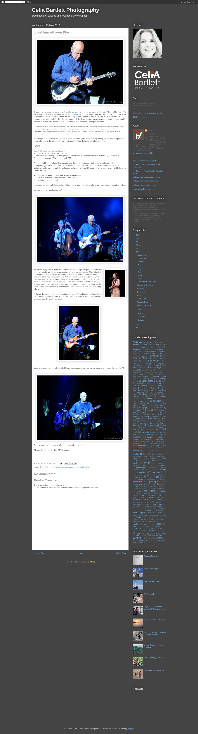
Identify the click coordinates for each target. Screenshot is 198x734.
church (154, 394)
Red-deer (147, 493)
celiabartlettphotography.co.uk (144, 161)
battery (149, 365)
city (162, 394)
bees (135, 368)
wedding (161, 531)
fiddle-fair (143, 423)
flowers (151, 427)
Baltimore (148, 363)
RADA (146, 491)
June (140, 275)
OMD (158, 477)
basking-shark (138, 365)
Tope (152, 519)
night (147, 475)
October (141, 262)
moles (137, 469)
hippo (144, 443)
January (141, 320)
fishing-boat (154, 425)
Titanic (135, 519)
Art (161, 353)
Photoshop (137, 486)
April (140, 310)
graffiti (160, 437)
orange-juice (151, 479)
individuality (137, 451)
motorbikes (161, 469)
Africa (149, 349)
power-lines (143, 488)
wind (150, 538)
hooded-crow (161, 445)
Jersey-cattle (137, 456)
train (145, 524)
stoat (134, 515)
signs (147, 506)
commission (151, 399)
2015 (138, 245)
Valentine (152, 528)
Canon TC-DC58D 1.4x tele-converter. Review (155, 633)
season (158, 502)
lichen (138, 461)
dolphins (161, 410)
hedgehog (160, 441)
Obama (160, 475)
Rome (135, 497)
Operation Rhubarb (144, 305)
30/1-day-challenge (142, 342)
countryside (155, 401)
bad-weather (154, 361)
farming (144, 421)
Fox (142, 429)
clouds (135, 396)
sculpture (136, 502)
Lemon (154, 458)
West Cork (137, 533)
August (141, 269)
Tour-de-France (138, 522)
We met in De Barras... (146, 285)
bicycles (160, 368)
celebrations (161, 390)
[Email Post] (61, 463)
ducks (153, 412)
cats (151, 390)
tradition (136, 524)
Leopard (163, 458)
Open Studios (138, 479)
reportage (152, 495)
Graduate (150, 437)
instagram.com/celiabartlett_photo (146, 181)
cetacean (140, 392)
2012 (138, 324)
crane (135, 403)
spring (142, 513)
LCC (147, 458)
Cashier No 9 (157, 388)
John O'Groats (148, 456)
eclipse (160, 414)
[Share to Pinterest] (75, 463)
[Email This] (65, 463)
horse (139, 447)
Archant (145, 353)
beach (158, 365)
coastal (145, 396)
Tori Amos (160, 519)
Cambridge (162, 379)
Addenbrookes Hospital (145, 347)
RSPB (151, 497)
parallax (161, 479)
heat (153, 441)
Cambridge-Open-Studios (149, 381)
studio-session (154, 515)
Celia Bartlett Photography (65, 10)
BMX (134, 374)
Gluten (139, 295)
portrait (152, 487)
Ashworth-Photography (140, 356)
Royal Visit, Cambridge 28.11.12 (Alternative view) (154, 608)
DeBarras (145, 405)
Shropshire (137, 506)
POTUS (135, 488)
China (135, 394)
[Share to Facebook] (73, 463)
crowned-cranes (145, 403)
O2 (154, 475)
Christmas (143, 394)
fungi (156, 429)
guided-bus (147, 439)
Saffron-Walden (140, 499)
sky (145, 509)
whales (138, 535)
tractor (161, 522)
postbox (161, 486)
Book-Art (150, 374)
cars (145, 388)
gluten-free (137, 434)
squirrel (152, 513)
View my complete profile (143, 153)
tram (152, 524)
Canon (159, 385)
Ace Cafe (147, 345)
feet (159, 421)
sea (146, 502)
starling (161, 513)
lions (153, 461)
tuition (148, 526)
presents (153, 488)
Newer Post (39, 553)
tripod (141, 526)
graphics (136, 439)
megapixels (152, 467)
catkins (145, 390)
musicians (60, 467)
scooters (158, 500)
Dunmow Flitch (149, 414)
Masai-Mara (140, 467)
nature (156, 472)
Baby (141, 361)
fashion (153, 421)
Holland (161, 443)
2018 (138, 235)
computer (143, 401)
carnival (136, 388)
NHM (140, 475)
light (145, 461)
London (136, 463)
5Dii (161, 342)
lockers (161, 461)
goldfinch (150, 434)
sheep (154, 504)
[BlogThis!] (68, 463)
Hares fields (145, 441)
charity (152, 392)
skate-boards (158, 506)
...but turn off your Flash (146, 282)
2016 (138, 242)
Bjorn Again (146, 372)
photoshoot (156, 484)
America (160, 349)
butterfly (146, 379)
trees (159, 524)
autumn (162, 358)
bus (164, 376)
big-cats (153, 370)
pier (145, 486)
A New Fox (141, 299)
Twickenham (158, 526)
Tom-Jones (143, 519)
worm (134, 542)
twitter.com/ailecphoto (141, 189)
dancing (156, 403)
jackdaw (160, 454)
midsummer (162, 467)
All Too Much (149, 594)
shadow (146, 504)
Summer (139, 517)
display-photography (140, 408)
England (145, 417)
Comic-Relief (139, 399)
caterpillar (136, 390)
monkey (144, 469)
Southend (147, 511)
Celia (150, 130)
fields (152, 423)
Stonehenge (143, 515)
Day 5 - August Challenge (154, 670)
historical (152, 443)
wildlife (137, 537)
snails (153, 508)
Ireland (137, 453)
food (134, 429)
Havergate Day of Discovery (155, 620)
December (142, 255)
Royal (142, 497)
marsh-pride (161, 465)
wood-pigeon (138, 540)
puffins (161, 488)
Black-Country (158, 372)
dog (138, 410)
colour (163, 396)
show (87, 467)
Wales (143, 531)
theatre (159, 517)
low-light (147, 463)
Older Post (121, 553)
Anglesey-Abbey (151, 351)
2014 (138, 248)
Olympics (136, 477)
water (151, 531)
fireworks (136, 425)
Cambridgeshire (139, 383)
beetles (142, 368)
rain (153, 491)
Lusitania (160, 463)
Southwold (159, 511)
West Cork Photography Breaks (156, 533)
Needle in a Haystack (152, 581)
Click (135, 117)
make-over (136, 465)
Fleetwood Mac (141, 427)
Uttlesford (137, 528)
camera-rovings (140, 385)
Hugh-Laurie (150, 447)
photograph (80, 467)
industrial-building (150, 451)
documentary (160, 407)
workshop (161, 540)
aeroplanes (137, 349)
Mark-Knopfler (49, 467)
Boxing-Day (136, 376)
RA (134, 491)
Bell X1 (151, 368)
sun (148, 517)
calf (153, 379)
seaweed (136, 504)
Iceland (160, 447)
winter (159, 538)
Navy (134, 475)
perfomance (69, 467)
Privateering (76, 114)
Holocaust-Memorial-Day (142, 446)
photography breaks (154, 113)
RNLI (160, 495)
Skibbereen (136, 508)
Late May (141, 289)
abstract (136, 345)
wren (140, 542)
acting (156, 345)
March (140, 313)
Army (153, 353)
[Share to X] (70, 463)
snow (161, 509)
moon (152, 469)
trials (134, 526)
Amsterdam (137, 351)
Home (81, 553)
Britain (145, 376)
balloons (136, 363)
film (161, 423)
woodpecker (150, 540)
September (142, 265)
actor (164, 345)
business (138, 379)
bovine (159, 374)
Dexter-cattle (158, 405)
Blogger (130, 729)
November (142, 258)
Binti (161, 370)
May (140, 279)
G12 (41, 467)
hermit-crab (136, 443)
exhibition (139, 419)
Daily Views (141, 292)
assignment (155, 356)
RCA (138, 493)
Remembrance (138, 495)
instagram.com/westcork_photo (145, 185)
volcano (135, 531)
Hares (135, 441)
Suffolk (164, 515)
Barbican (160, 363)
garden (154, 432)
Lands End (160, 456)
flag (164, 425)
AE (159, 347)
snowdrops (136, 511)
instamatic (161, 451)
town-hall (151, 522)
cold (155, 396)
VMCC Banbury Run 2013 (154, 658)
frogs (149, 429)
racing (139, 491)
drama (144, 412)
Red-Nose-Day (158, 493)
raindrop (163, 491)
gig (161, 432)
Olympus (147, 477)
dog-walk (149, 410)
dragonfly (136, 412)
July (140, 272)
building (156, 376)
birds (135, 372)
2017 (138, 238)
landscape (137, 458)
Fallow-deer (152, 419)
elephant (136, 417)
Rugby (160, 497)
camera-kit (157, 383)
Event (164, 417)
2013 (138, 252)
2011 (138, 328)
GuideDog (159, 439)
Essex (155, 417)
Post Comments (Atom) (85, 562)
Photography (139, 484)
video (161, 528)
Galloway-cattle (143, 432)
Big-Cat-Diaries (139, 370)
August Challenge (142, 358)
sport (135, 513)
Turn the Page (142, 302)
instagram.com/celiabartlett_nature (146, 177)
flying (161, 427)
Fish (144, 425)
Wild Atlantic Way (155, 535)
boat (141, 374)
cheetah (160, 392)
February (141, 317)
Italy (152, 454)
